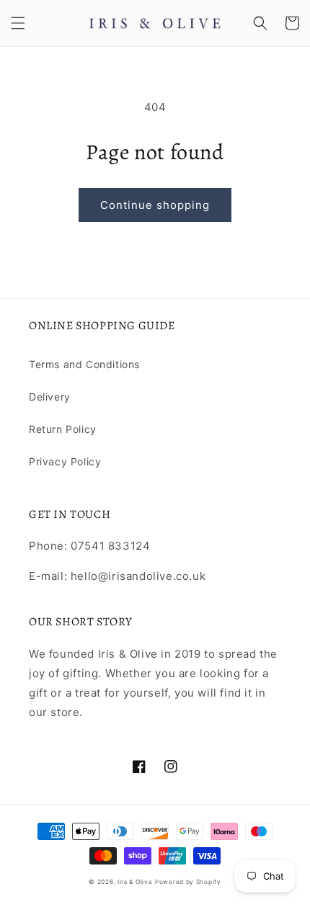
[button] (18, 23)
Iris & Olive (135, 881)
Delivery (50, 396)
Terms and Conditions (84, 364)
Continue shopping (155, 205)
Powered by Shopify (188, 881)
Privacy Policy (65, 461)
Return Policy (63, 429)
